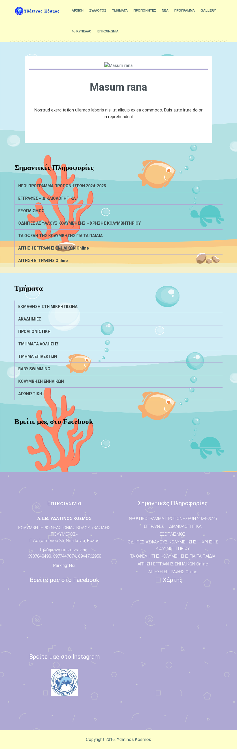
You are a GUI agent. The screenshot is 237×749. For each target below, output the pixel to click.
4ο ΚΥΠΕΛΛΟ (82, 31)
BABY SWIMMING (34, 369)
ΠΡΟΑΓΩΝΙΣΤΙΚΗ (34, 331)
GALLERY (208, 10)
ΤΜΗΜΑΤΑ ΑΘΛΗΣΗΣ (38, 344)
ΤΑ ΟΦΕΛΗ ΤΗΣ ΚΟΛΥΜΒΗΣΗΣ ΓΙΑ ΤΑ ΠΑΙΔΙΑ (60, 235)
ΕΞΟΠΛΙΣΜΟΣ (31, 210)
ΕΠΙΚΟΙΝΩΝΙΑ (107, 31)
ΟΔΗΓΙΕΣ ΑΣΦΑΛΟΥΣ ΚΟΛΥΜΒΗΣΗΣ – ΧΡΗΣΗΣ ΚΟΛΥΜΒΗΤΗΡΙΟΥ (79, 223)
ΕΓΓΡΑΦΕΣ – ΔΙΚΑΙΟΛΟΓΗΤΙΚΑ (47, 198)
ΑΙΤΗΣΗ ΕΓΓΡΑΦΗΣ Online (43, 260)
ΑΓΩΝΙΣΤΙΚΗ (30, 393)
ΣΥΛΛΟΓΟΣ (97, 10)
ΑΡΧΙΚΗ (78, 10)
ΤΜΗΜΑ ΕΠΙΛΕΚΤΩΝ (37, 356)
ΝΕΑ (165, 10)
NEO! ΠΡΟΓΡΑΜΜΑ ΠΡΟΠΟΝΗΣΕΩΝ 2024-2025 (62, 186)
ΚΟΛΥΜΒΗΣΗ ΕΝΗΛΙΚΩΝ (41, 381)
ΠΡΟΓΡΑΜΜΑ (184, 10)
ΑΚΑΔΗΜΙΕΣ (29, 319)
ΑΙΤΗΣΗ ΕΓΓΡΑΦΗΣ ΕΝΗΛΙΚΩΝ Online (53, 248)
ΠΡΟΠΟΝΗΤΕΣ (145, 10)
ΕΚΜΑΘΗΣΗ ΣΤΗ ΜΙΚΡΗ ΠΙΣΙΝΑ (47, 306)
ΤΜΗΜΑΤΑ (120, 10)
